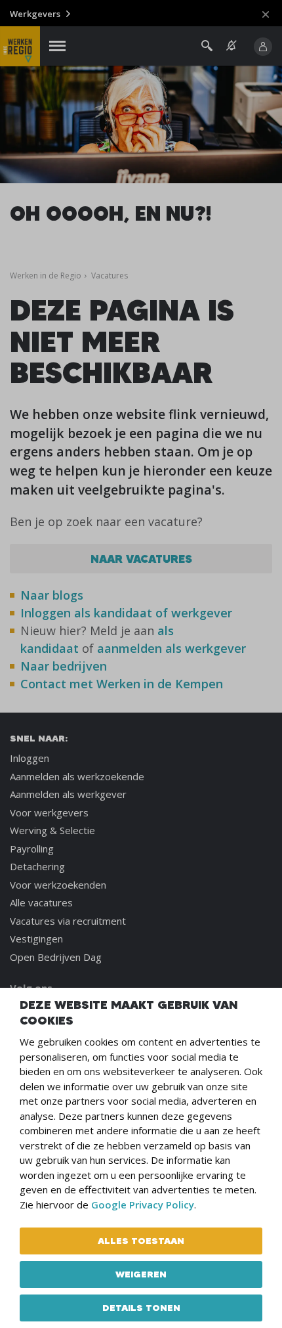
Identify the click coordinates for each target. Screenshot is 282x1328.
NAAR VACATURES (141, 558)
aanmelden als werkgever (171, 648)
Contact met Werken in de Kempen (121, 684)
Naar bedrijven (65, 666)
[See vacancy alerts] (231, 45)
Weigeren (141, 1274)
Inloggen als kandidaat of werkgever (126, 613)
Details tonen (141, 1308)
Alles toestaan (141, 1241)
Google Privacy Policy (142, 1204)
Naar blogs (51, 595)
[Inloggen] (263, 46)
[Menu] (57, 46)
